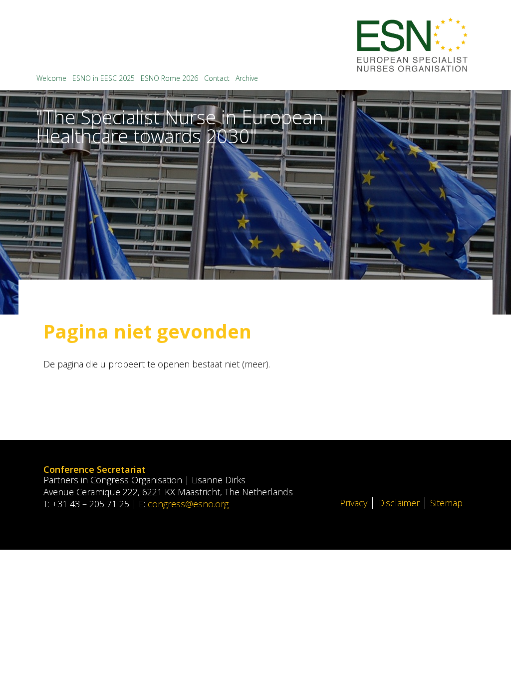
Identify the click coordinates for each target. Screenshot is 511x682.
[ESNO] (412, 44)
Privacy (353, 503)
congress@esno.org (188, 504)
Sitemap (446, 503)
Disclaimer (399, 503)
